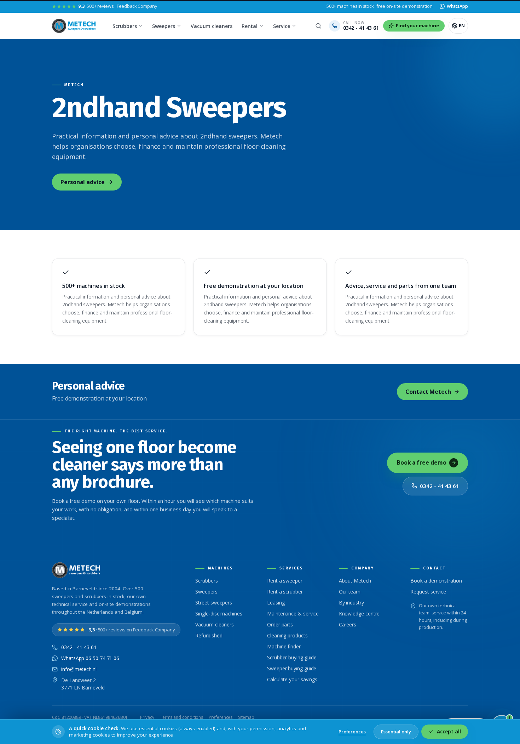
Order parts (280, 624)
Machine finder (284, 646)
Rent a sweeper (284, 580)
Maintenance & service (293, 613)
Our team (349, 591)
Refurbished (208, 635)
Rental (250, 26)
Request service (428, 591)
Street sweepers (213, 602)
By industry (351, 602)
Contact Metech (428, 392)
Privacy (147, 717)
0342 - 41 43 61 (439, 485)
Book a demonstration (436, 580)
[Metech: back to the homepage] (74, 26)
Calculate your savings (292, 679)
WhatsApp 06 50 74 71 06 (90, 658)
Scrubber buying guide (292, 657)
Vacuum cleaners (211, 26)
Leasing (275, 602)
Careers (347, 624)
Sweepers (163, 26)
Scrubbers (124, 26)
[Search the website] (318, 25)
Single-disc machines (218, 613)
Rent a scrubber (285, 591)
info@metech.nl (79, 669)
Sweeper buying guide (291, 668)
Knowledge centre (359, 613)
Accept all (449, 731)
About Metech (355, 580)
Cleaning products (287, 635)
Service (281, 26)
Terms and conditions (181, 717)
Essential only (396, 731)
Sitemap (246, 717)
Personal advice (82, 182)
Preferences (220, 717)
